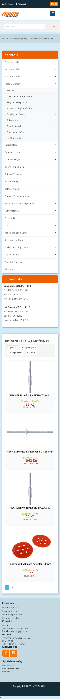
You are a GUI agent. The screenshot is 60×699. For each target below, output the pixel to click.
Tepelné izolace (12, 152)
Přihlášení (21, 4)
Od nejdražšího (16, 353)
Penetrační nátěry (15, 132)
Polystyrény (12, 120)
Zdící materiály (12, 62)
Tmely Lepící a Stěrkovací (19, 96)
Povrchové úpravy (13, 262)
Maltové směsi (12, 69)
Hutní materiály (12, 210)
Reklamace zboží (10, 611)
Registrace (9, 4)
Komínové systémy (14, 240)
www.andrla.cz (8, 665)
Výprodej (9, 269)
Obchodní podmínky (12, 614)
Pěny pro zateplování (17, 102)
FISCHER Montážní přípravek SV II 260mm (30, 451)
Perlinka (10, 90)
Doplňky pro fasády (16, 114)
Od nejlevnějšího (28, 347)
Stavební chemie (13, 76)
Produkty (5, 38)
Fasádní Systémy (20, 38)
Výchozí (12, 347)
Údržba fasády (14, 138)
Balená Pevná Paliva (14, 167)
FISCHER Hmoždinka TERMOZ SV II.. (30, 395)
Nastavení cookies (30, 690)
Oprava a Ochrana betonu (17, 196)
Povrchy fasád (14, 126)
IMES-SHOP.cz (39, 686)
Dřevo (7, 225)
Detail (5, 625)
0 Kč (55, 4)
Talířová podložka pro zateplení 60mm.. (30, 564)
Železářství (10, 218)
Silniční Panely (11, 181)
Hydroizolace (11, 145)
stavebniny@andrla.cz (19, 631)
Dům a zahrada (12, 254)
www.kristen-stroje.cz (11, 668)
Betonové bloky (12, 189)
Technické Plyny (12, 159)
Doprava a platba (10, 618)
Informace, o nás (10, 607)
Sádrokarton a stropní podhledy (20, 203)
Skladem (31, 353)
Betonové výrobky (13, 174)
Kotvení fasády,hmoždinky (42, 38)
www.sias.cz (7, 671)
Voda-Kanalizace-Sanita (16, 232)
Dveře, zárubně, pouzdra (16, 247)
